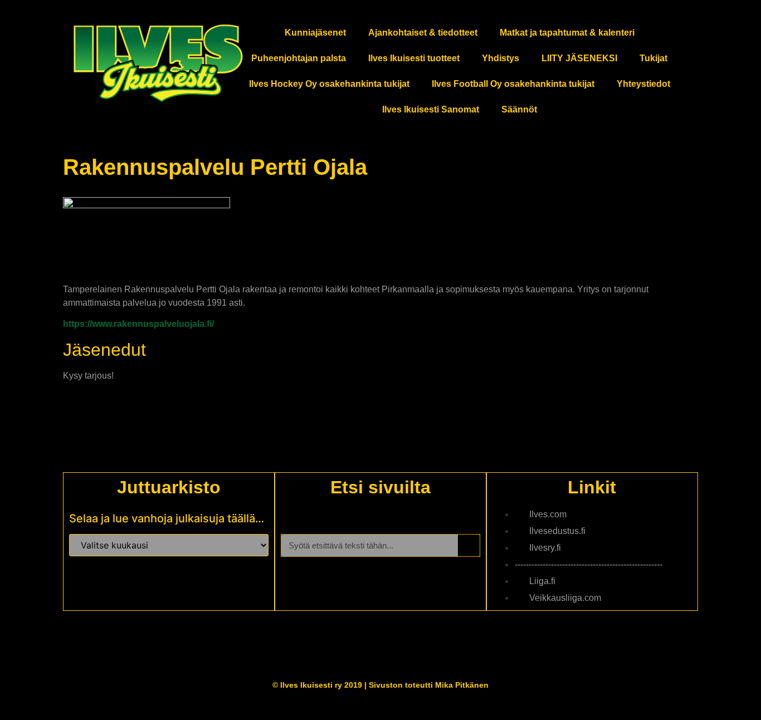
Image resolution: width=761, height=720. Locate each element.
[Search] (469, 545)
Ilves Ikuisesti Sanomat (430, 109)
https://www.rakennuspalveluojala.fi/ (138, 324)
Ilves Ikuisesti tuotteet (414, 58)
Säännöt (519, 109)
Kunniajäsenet (315, 32)
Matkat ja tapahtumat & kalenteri (567, 32)
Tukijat (653, 58)
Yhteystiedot (643, 84)
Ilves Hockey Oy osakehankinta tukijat (329, 84)
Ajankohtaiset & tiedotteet (422, 32)
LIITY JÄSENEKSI (579, 58)
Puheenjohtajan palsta (298, 58)
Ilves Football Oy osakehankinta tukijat (513, 84)
